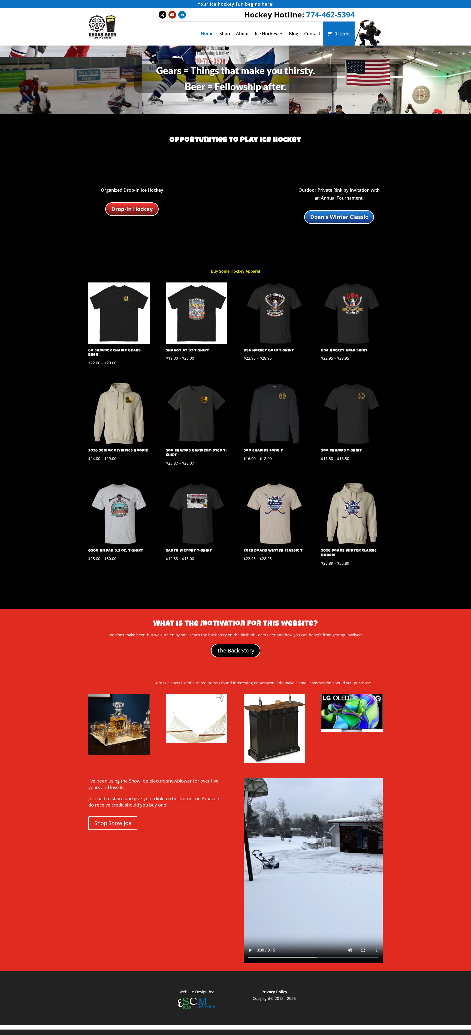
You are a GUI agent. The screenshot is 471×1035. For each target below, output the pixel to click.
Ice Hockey (266, 34)
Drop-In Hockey (132, 209)
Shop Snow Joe (112, 823)
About (242, 34)
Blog (293, 34)
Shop (224, 34)
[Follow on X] (162, 15)
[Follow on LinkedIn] (182, 15)
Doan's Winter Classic (339, 217)
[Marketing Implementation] (197, 1009)
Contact (312, 34)
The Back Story (235, 650)
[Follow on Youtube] (172, 15)
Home (207, 34)
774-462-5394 (330, 14)
